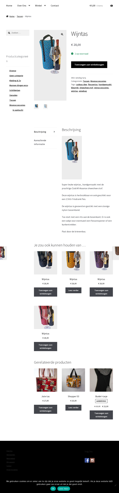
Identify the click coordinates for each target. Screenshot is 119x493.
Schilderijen (14, 90)
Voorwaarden (11, 455)
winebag (83, 91)
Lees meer (64, 488)
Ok (53, 488)
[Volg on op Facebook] (87, 460)
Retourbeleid (11, 458)
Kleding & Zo (15, 80)
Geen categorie (16, 75)
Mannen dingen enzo (18, 85)
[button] (62, 34)
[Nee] (115, 485)
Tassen (20, 16)
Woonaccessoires (98, 81)
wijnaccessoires (101, 87)
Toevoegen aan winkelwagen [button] (45, 292)
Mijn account (11, 462)
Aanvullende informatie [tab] (40, 142)
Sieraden (13, 95)
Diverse (12, 70)
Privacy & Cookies (12, 470)
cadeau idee (81, 84)
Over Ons (21, 5)
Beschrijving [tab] (40, 131)
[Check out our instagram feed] (92, 460)
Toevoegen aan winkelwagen (89, 64)
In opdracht (18, 110)
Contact (55, 5)
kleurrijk (75, 87)
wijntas (74, 91)
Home (9, 5)
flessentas (93, 84)
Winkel (38, 5)
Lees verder (73, 290)
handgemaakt (105, 84)
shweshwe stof (86, 87)
